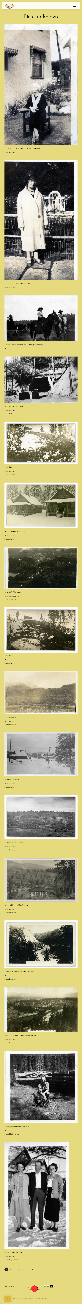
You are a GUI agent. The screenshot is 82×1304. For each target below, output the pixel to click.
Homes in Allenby (11, 779)
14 (28, 1269)
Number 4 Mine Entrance (14, 406)
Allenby (12, 475)
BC (10, 1134)
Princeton (12, 724)
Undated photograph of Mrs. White (18, 283)
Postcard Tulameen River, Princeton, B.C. (20, 1035)
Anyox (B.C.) (13, 600)
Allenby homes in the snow (15, 531)
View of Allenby (10, 717)
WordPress (30, 1299)
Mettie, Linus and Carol (13, 1252)
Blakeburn (12, 414)
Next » (36, 1269)
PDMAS (16, 1299)
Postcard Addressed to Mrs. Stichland (19, 971)
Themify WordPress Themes (41, 1299)
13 (23, 1269)
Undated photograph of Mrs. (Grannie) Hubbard (23, 148)
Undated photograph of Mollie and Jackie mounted (24, 344)
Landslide (8, 467)
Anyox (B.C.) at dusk (12, 592)
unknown (12, 152)
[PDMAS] (9, 6)
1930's (11, 596)
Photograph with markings (14, 842)
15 (32, 1269)
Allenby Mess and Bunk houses (16, 905)
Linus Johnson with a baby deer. (16, 1126)
